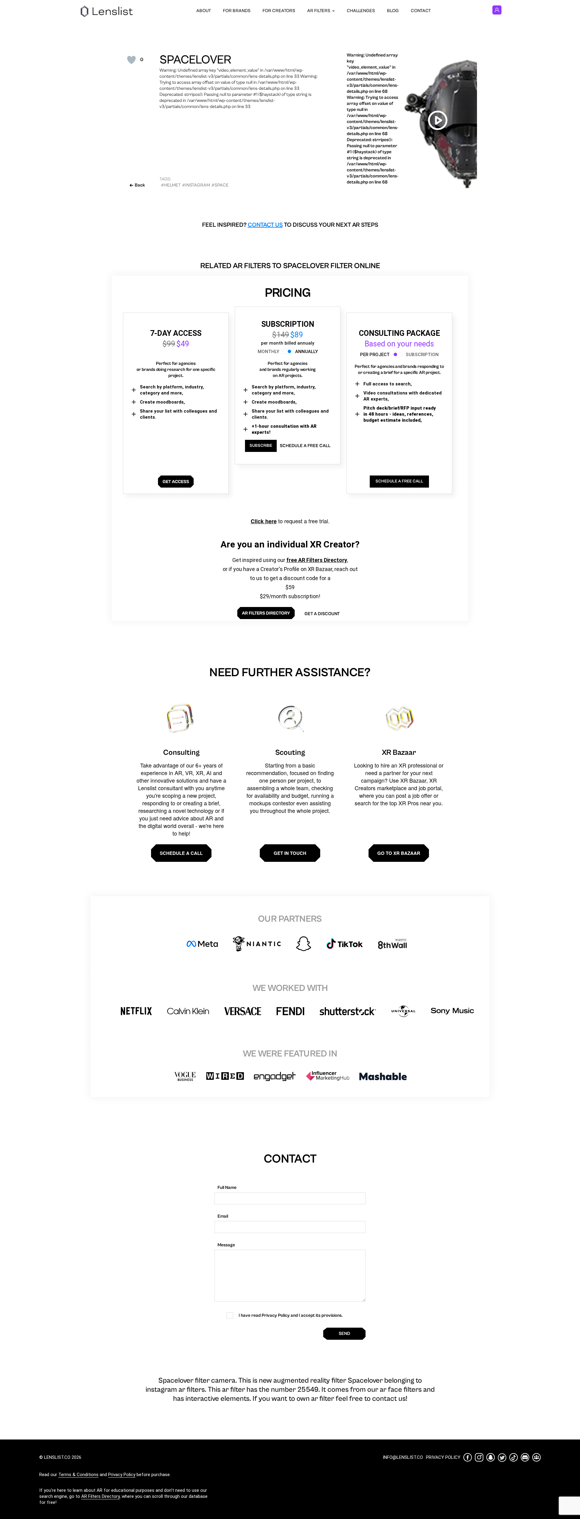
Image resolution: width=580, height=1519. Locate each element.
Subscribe (261, 445)
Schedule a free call (305, 445)
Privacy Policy (121, 1474)
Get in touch (290, 853)
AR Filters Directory (100, 1496)
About (203, 10)
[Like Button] (131, 59)
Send (344, 1333)
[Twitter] (502, 1457)
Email (223, 1216)
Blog (393, 10)
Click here (264, 521)
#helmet (171, 185)
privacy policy (443, 1457)
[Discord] (525, 1457)
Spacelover (195, 60)
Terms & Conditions (78, 1474)
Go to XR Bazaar (398, 853)
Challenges (361, 10)
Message (226, 1245)
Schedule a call (181, 853)
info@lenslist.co (403, 1457)
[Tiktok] (513, 1457)
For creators (279, 10)
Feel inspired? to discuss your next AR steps (290, 225)
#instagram (196, 185)
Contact (421, 10)
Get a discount (322, 613)
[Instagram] (479, 1457)
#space (220, 185)
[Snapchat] (490, 1457)
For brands (236, 10)
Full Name (227, 1187)
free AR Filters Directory (316, 560)
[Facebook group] (536, 1457)
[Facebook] (467, 1457)
